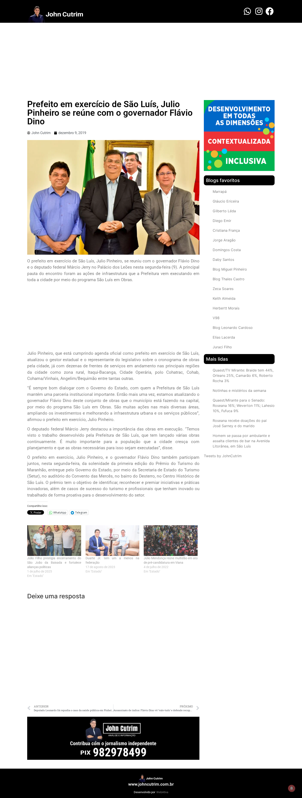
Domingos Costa (227, 250)
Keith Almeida (224, 298)
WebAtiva (162, 792)
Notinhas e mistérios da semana (239, 390)
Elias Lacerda (224, 337)
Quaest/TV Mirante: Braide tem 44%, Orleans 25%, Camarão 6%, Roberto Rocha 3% (243, 375)
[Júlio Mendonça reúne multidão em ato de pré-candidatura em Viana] (171, 540)
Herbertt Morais (226, 308)
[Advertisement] (151, 56)
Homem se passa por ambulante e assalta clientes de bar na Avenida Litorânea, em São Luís (241, 440)
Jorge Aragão (224, 240)
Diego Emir (222, 220)
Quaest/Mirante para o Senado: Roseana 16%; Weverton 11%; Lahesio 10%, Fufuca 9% (244, 405)
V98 (216, 318)
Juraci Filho (222, 347)
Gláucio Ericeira (226, 201)
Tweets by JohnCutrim (223, 456)
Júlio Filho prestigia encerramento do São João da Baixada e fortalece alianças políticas (54, 562)
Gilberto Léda (224, 211)
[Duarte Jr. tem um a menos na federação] (113, 540)
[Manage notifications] (291, 788)
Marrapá (220, 191)
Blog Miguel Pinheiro (230, 269)
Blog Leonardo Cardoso (233, 327)
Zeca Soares (223, 288)
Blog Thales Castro (229, 279)
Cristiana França (226, 230)
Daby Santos (223, 259)
